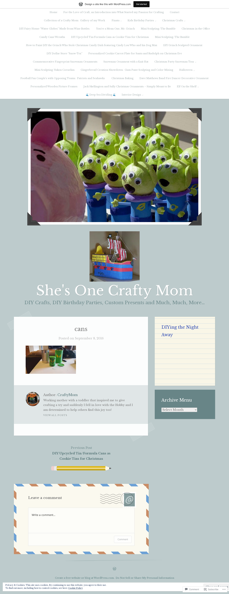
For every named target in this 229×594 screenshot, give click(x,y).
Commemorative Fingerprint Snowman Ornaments (65, 61)
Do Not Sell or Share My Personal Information (145, 577)
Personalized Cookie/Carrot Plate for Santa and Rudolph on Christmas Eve (135, 53)
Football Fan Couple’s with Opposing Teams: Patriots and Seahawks (62, 78)
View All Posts (55, 415)
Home (53, 12)
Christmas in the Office (196, 28)
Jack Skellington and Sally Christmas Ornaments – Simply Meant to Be (127, 86)
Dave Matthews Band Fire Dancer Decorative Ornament (174, 78)
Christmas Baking (122, 78)
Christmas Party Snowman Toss (174, 61)
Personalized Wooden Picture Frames (54, 86)
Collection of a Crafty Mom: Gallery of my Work (75, 20)
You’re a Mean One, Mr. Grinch (115, 28)
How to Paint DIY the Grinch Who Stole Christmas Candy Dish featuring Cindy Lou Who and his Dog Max (91, 45)
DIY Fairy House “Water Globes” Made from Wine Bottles (54, 28)
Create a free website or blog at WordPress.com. (84, 577)
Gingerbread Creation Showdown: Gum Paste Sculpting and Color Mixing (127, 69)
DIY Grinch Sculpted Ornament (183, 45)
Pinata (115, 20)
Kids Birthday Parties (141, 20)
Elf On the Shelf (186, 86)
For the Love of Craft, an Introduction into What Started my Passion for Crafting (113, 12)
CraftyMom (68, 395)
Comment (123, 539)
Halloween (185, 69)
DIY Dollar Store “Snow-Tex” (64, 53)
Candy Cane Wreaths (52, 37)
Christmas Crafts (172, 20)
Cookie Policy (75, 588)
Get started (141, 4)
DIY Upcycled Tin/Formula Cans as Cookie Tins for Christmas (110, 37)
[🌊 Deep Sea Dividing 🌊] (114, 567)
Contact (174, 12)
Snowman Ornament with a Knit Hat (125, 61)
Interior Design (131, 94)
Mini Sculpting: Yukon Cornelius (55, 69)
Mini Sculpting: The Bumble (158, 28)
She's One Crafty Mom (114, 290)
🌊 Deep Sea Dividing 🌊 (101, 94)
